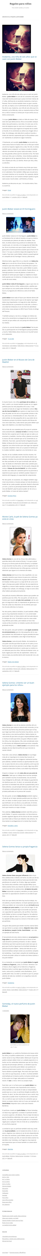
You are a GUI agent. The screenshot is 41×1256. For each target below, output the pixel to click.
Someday (26, 1156)
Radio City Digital (13, 662)
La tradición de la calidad (9, 1225)
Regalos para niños (20, 3)
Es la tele (11, 339)
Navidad (4, 1195)
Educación (5, 1188)
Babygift (25, 197)
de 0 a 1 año (5, 1177)
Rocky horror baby (7, 1223)
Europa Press (12, 496)
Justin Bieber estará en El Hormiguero (18, 209)
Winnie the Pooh (7, 1241)
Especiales (20, 343)
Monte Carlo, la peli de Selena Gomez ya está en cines (19, 517)
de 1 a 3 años (6, 1179)
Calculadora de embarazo (9, 1236)
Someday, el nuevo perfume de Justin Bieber (18, 1004)
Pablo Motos (21, 346)
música (10, 832)
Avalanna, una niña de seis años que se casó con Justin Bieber (19, 57)
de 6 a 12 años (21, 195)
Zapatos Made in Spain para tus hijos (12, 1220)
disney (9, 990)
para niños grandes (7, 1200)
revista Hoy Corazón (18, 832)
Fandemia (11, 983)
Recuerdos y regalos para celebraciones (13, 1239)
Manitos (10, 1149)
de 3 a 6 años (6, 1181)
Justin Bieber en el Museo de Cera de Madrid (18, 360)
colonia (4, 990)
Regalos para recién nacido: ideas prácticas (14, 1216)
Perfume (12, 1156)
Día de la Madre (6, 1186)
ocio (29, 502)
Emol (9, 190)
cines (3, 669)
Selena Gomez (29, 346)
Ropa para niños (7, 1202)
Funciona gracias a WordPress (18, 1252)
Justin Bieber (5, 197)
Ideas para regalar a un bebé (10, 1218)
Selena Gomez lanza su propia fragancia (19, 846)
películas (23, 669)
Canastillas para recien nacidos (11, 1175)
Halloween (5, 1193)
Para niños (5, 1197)
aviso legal (5, 1252)
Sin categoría (6, 1204)
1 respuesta (5, 1011)
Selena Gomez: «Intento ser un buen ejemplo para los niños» (18, 683)
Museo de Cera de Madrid (20, 502)
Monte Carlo (16, 669)
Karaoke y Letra (13, 826)
